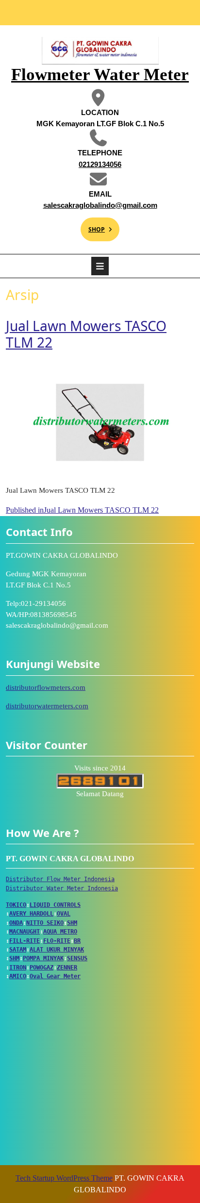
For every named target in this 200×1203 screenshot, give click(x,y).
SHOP (93, 225)
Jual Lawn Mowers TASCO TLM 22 (86, 334)
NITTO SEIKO (45, 922)
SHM (72, 922)
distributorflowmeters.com (45, 687)
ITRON (17, 967)
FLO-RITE (56, 940)
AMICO (17, 976)
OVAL (63, 913)
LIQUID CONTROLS (55, 905)
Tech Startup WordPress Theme (64, 1178)
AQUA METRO (60, 931)
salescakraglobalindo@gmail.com (97, 204)
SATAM (17, 949)
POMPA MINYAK (43, 958)
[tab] (100, 266)
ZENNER (67, 967)
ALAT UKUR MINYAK (57, 949)
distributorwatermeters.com (47, 706)
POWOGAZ (41, 967)
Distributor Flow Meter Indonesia (60, 879)
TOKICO (16, 905)
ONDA (16, 922)
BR (77, 940)
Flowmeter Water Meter (100, 74)
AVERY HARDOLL (31, 913)
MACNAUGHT (24, 931)
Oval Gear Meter (55, 976)
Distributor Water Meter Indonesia (62, 888)
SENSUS (77, 958)
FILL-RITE (24, 940)
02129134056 (79, 163)
